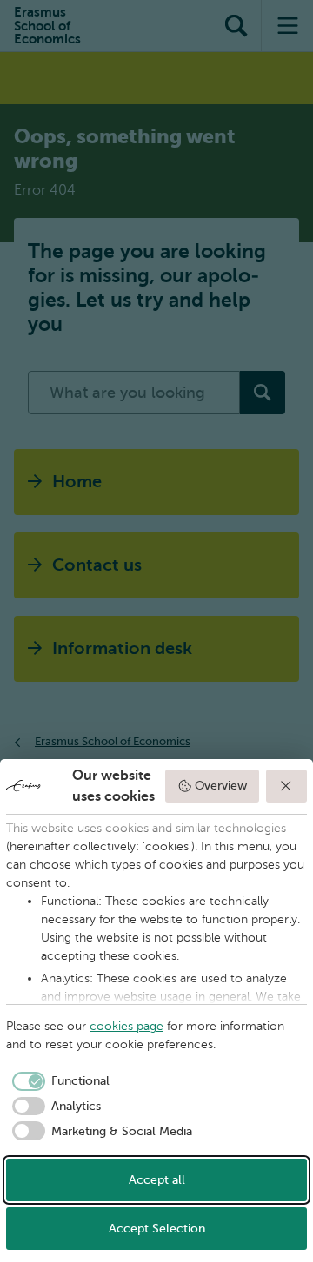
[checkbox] (58, 1081)
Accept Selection (157, 1228)
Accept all (157, 1179)
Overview (221, 785)
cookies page (126, 1026)
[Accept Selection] (287, 786)
